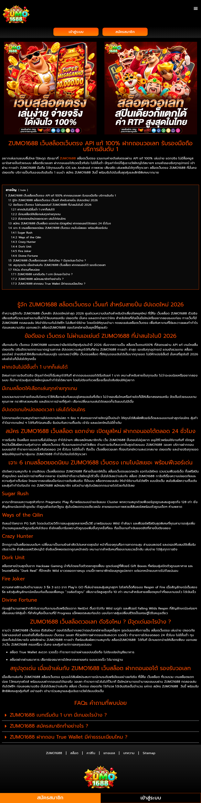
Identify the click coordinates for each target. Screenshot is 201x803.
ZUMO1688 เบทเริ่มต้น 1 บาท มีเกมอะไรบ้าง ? (58, 715)
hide (23, 190)
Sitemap (149, 753)
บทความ (128, 753)
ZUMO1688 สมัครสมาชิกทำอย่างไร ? (49, 726)
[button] (196, 8)
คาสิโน (91, 753)
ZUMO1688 (68, 158)
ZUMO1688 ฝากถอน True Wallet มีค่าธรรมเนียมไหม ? (68, 737)
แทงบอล (109, 753)
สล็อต (74, 753)
